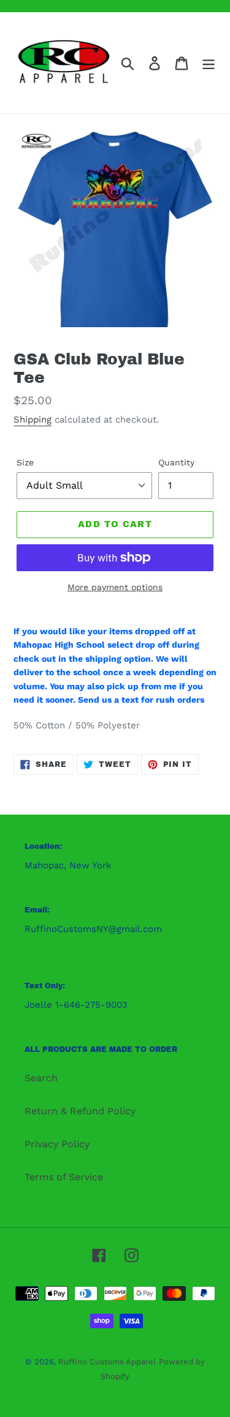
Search (41, 1078)
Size (25, 462)
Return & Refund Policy (80, 1111)
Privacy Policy (57, 1144)
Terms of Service (64, 1177)
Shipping (32, 419)
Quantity (176, 462)
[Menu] (208, 62)
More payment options (115, 587)
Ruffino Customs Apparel (107, 1361)
